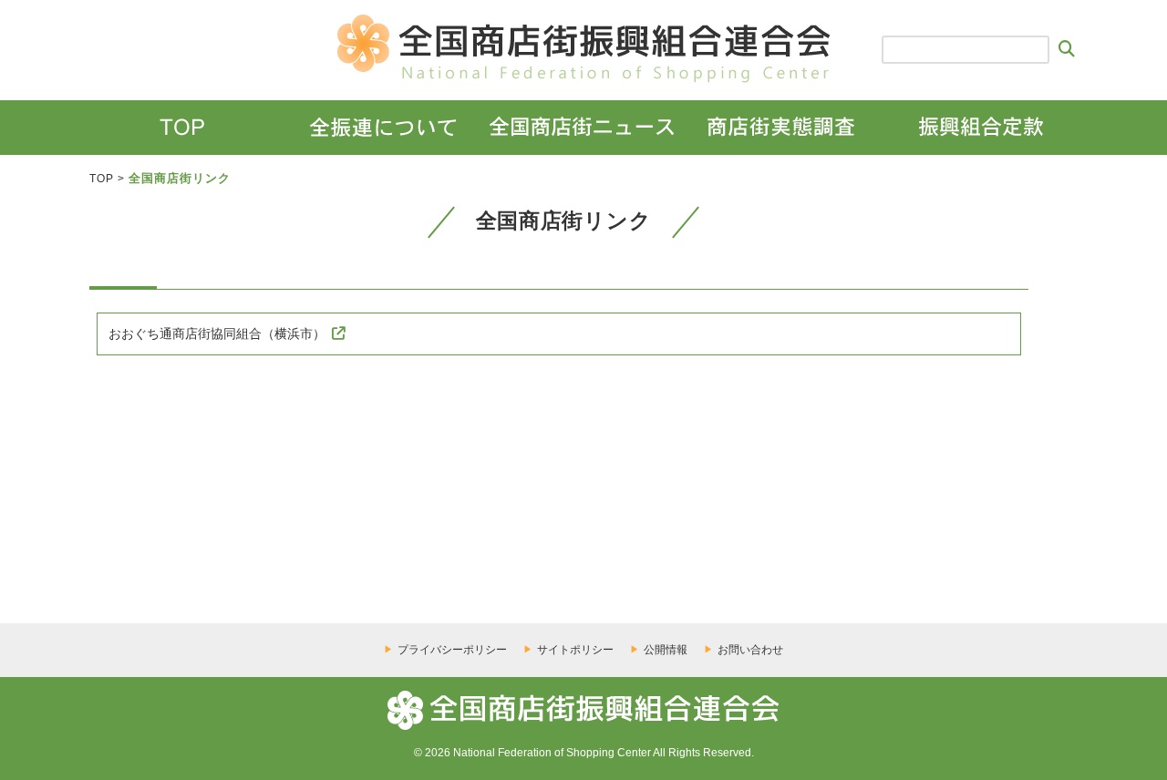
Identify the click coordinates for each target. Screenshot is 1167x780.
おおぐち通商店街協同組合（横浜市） (216, 333)
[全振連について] (381, 127)
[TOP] (182, 127)
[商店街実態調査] (781, 127)
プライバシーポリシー (452, 649)
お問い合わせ (750, 649)
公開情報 (665, 649)
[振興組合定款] (980, 127)
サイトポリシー (575, 649)
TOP (101, 178)
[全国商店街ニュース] (581, 127)
